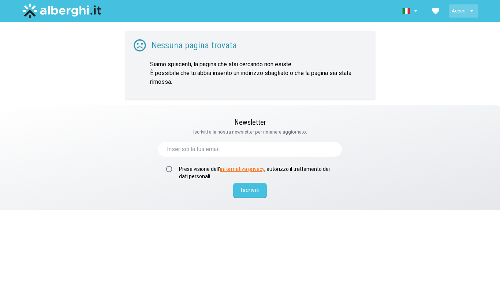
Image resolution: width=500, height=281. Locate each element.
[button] (410, 11)
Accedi (459, 11)
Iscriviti (250, 190)
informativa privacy (242, 169)
